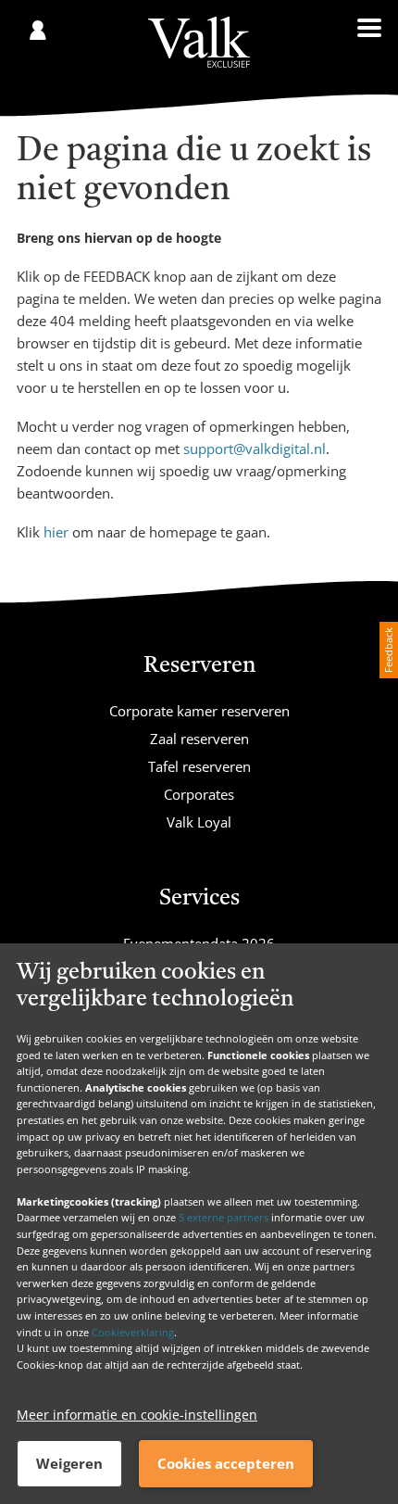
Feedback (388, 650)
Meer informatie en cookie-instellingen (137, 1414)
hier (56, 532)
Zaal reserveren (199, 738)
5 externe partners (223, 1217)
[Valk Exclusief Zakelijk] (198, 42)
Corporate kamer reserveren (199, 710)
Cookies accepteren (225, 1463)
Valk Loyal (199, 822)
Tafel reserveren (199, 766)
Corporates (199, 794)
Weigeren (69, 1463)
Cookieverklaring (133, 1332)
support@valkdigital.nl (254, 448)
